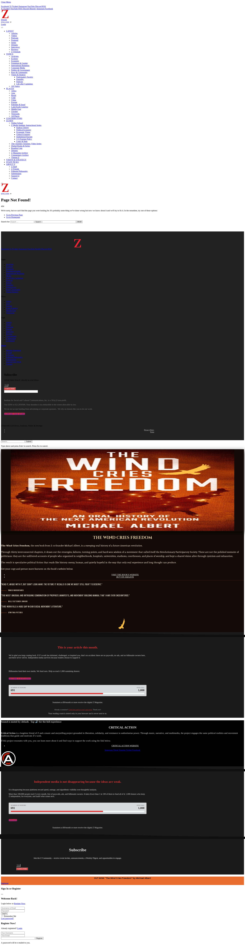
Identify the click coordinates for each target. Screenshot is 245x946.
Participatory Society (24, 77)
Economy (15, 61)
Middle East (16, 109)
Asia (13, 93)
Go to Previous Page (14, 215)
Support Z (15, 176)
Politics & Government (20, 70)
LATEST (10, 31)
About (3, 346)
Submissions (16, 173)
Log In (4, 913)
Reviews (14, 49)
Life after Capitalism (24, 84)
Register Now (19, 903)
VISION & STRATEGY (16, 160)
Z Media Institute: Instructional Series (26, 125)
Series (13, 42)
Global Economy (23, 134)
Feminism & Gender (19, 63)
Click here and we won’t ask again (80, 710)
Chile (13, 98)
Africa (13, 91)
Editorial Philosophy (19, 171)
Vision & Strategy (18, 75)
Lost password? (7, 918)
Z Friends (15, 169)
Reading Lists (16, 148)
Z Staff (14, 167)
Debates (14, 45)
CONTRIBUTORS (14, 118)
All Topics (15, 86)
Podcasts (14, 38)
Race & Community (19, 72)
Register (39, 938)
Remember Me (10, 916)
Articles (14, 33)
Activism (15, 56)
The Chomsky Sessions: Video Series (26, 144)
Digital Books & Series (20, 146)
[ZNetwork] (5, 17)
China (13, 100)
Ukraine (14, 111)
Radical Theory (22, 128)
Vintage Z (15, 157)
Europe (14, 102)
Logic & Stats (21, 141)
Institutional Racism (24, 137)
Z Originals (15, 52)
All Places (15, 116)
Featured (14, 40)
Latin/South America (19, 107)
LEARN (9, 121)
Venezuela (15, 114)
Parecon (19, 82)
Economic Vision (23, 132)
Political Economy (23, 130)
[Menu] (2, 27)
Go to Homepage (13, 217)
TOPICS (9, 54)
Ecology (14, 59)
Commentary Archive (20, 155)
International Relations (20, 65)
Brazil (13, 95)
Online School (17, 123)
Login (19, 928)
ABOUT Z (10, 164)
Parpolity (20, 79)
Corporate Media (18, 68)
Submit (28, 441)
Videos (14, 36)
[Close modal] (2, 894)
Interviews (15, 47)
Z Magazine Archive (19, 153)
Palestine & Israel (18, 105)
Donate (4, 20)
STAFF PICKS (12, 162)
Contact (14, 178)
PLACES (10, 88)
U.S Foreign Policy (24, 139)
